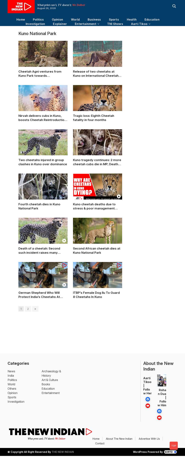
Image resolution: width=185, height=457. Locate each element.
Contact (99, 443)
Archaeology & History (51, 373)
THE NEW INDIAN (63, 451)
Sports (114, 19)
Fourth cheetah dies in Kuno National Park (39, 206)
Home (20, 19)
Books (46, 384)
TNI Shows (115, 24)
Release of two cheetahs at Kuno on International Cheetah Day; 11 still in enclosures (96, 74)
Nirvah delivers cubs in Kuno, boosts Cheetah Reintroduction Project (42, 118)
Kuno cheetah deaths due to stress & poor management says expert (94, 206)
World (75, 19)
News (11, 371)
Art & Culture (50, 380)
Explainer (60, 24)
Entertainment (85, 24)
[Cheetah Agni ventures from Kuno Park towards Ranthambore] (43, 55)
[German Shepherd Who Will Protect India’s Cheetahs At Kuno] (43, 278)
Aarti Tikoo (139, 24)
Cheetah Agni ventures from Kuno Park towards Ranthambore (39, 74)
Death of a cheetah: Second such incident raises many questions (39, 251)
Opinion (57, 19)
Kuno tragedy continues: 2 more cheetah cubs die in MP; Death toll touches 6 (97, 162)
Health (132, 19)
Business (94, 19)
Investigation (35, 24)
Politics (38, 19)
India (11, 375)
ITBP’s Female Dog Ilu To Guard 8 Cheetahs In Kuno (96, 295)
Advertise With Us (149, 438)
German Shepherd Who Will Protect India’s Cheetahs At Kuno (39, 295)
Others (12, 388)
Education (152, 19)
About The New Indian (119, 438)
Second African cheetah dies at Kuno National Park (96, 250)
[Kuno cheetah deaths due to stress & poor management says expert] (97, 187)
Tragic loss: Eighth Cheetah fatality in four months (93, 118)
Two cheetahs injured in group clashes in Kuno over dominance (42, 162)
